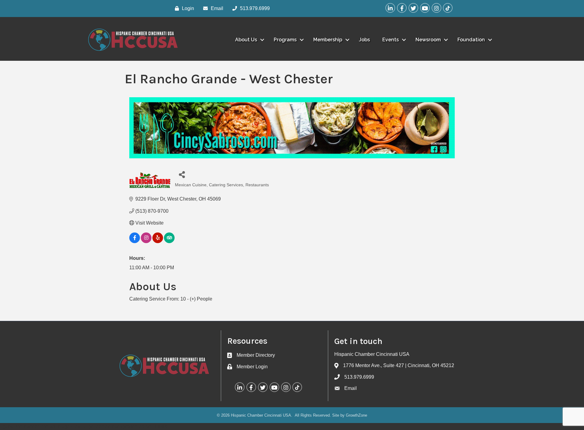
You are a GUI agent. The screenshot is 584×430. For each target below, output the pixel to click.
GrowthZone (356, 415)
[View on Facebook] (134, 241)
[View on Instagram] (146, 241)
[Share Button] (182, 174)
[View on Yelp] (157, 241)
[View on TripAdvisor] (169, 241)
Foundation (471, 40)
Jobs (364, 40)
